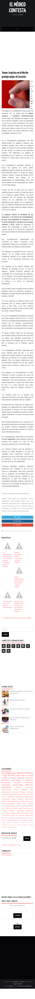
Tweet (19, 517)
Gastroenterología (14, 794)
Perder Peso (21, 803)
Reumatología (5, 813)
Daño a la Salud (27, 775)
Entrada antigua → (27, 618)
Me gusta (18, 521)
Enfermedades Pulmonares (10, 792)
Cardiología (7, 531)
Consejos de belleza (25, 822)
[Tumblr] (28, 646)
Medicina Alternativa (28, 825)
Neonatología (19, 796)
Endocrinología (6, 789)
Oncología (11, 775)
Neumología (6, 782)
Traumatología (5, 806)
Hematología (23, 813)
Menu (17, 29)
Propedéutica (26, 817)
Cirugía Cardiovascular (7, 822)
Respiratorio (4, 827)
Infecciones (29, 785)
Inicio (19, 618)
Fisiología (30, 803)
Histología (19, 825)
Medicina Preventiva (26, 531)
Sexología (12, 813)
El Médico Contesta (18, 981)
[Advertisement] (17, 53)
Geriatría (17, 813)
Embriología (4, 825)
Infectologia (29, 792)
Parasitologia (18, 817)
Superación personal (12, 827)
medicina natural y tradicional (17, 806)
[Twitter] (4, 646)
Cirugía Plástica (16, 822)
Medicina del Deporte (11, 808)
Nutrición (17, 782)
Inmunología (5, 799)
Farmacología (17, 785)
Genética (16, 789)
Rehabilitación (29, 810)
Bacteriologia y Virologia (17, 801)
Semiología (9, 820)
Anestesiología (5, 815)
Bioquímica (12, 810)
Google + (18, 525)
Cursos (31, 822)
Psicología (5, 780)
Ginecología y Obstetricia (22, 780)
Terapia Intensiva (23, 808)
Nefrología (4, 817)
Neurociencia (29, 799)
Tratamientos (6, 787)
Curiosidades (28, 782)
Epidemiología (28, 796)
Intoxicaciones (25, 794)
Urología (22, 792)
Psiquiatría (24, 789)
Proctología (30, 813)
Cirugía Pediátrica (17, 799)
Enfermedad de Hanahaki (17, 700)
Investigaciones (9, 773)
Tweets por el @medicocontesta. (11, 845)
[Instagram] (23, 646)
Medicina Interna (15, 531)
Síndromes (16, 820)
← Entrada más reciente (9, 618)
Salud (18, 775)
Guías (14, 825)
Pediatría (18, 787)
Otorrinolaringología (8, 803)
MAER (11, 986)
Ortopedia (11, 796)
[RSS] (8, 651)
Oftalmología (6, 801)
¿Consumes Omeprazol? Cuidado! (20, 709)
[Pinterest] (18, 646)
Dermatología (29, 787)
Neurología (6, 785)
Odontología (11, 817)
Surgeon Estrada (17, 983)
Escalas (10, 825)
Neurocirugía (29, 801)
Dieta (31, 789)
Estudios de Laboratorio (17, 815)
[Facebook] (8, 646)
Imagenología (20, 810)
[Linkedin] (4, 651)
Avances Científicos (9, 778)
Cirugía (4, 775)
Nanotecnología (29, 815)
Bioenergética (30, 820)
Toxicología (23, 820)
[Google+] (13, 646)
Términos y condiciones (25, 986)
